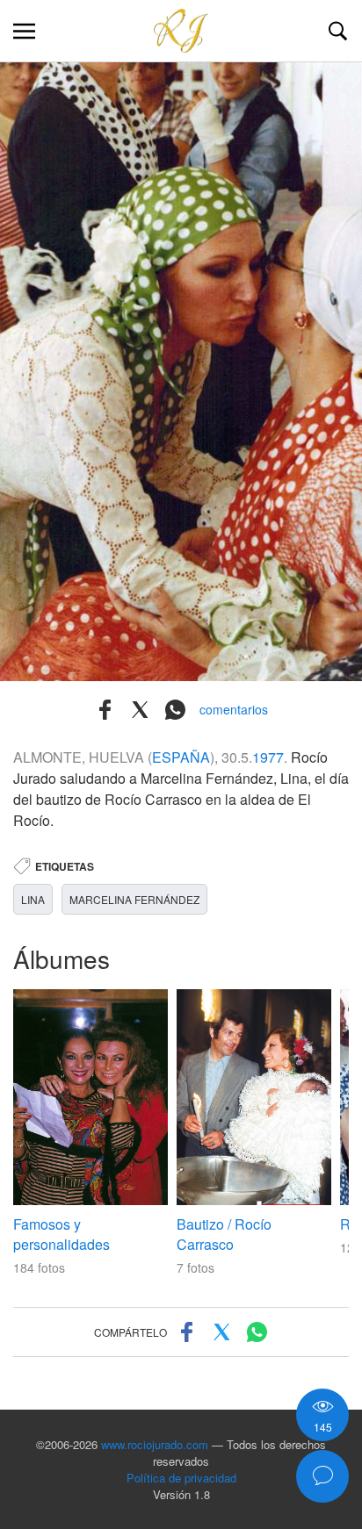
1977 (268, 757)
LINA (33, 899)
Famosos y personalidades (61, 1234)
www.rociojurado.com (154, 1444)
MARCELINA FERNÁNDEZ (134, 899)
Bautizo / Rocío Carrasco (224, 1234)
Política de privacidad (181, 1477)
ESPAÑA (181, 757)
